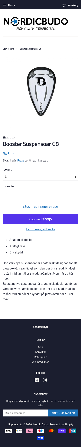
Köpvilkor (40, 352)
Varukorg (72, 5)
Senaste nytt (40, 327)
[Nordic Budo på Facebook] (36, 381)
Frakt (20, 160)
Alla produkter (40, 362)
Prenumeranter (63, 413)
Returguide (40, 357)
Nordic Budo (40, 424)
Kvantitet (9, 186)
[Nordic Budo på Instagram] (45, 381)
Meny (11, 5)
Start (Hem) (8, 48)
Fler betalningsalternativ (40, 229)
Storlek (7, 170)
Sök (40, 347)
